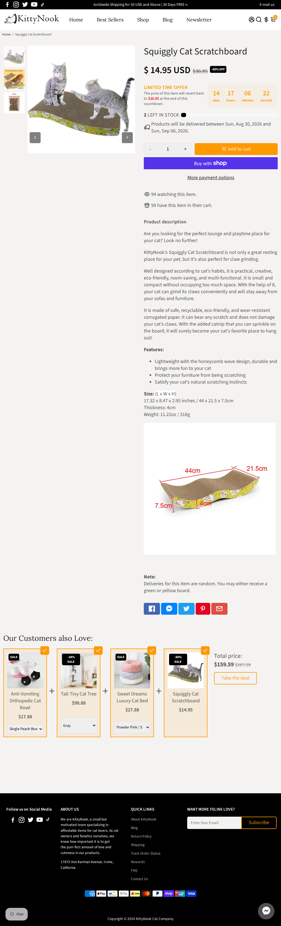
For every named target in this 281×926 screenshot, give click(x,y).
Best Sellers (110, 19)
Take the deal (235, 678)
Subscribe (259, 822)
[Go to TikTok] (42, 4)
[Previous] (35, 137)
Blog (167, 19)
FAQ (134, 870)
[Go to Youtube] (34, 4)
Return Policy (141, 836)
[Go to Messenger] (169, 609)
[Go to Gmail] (219, 609)
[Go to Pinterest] (203, 609)
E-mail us (267, 4)
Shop (143, 19)
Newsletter (199, 19)
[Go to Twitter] (25, 4)
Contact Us (139, 878)
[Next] (127, 137)
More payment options (210, 177)
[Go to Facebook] (7, 4)
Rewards (138, 861)
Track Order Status (146, 853)
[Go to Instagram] (16, 4)
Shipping (138, 844)
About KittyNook (143, 819)
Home (76, 19)
